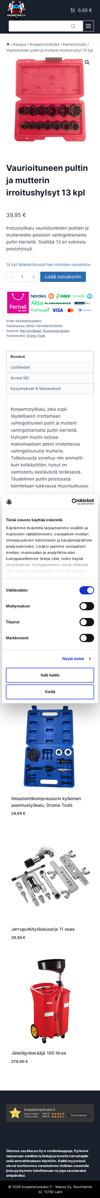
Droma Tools (36, 336)
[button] (87, 62)
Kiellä (50, 692)
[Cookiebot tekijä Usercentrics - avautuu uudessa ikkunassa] (72, 501)
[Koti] (8, 44)
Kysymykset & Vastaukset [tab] (36, 388)
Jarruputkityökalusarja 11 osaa (43, 929)
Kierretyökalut (30, 331)
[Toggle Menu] (88, 26)
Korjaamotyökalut (56, 331)
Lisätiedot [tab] (20, 367)
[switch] (86, 606)
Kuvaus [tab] (18, 356)
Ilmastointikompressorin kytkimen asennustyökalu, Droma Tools (46, 802)
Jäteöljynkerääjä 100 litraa (38, 1053)
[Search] (73, 26)
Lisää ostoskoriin (63, 276)
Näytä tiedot (73, 658)
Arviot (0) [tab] (20, 378)
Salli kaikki (50, 675)
